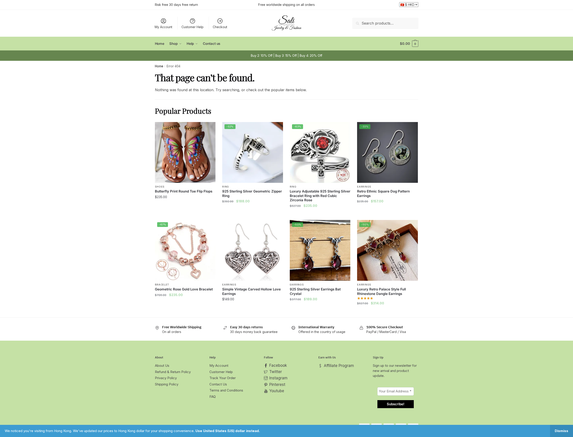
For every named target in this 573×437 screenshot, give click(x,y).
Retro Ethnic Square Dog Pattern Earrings (383, 193)
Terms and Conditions (226, 390)
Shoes (160, 186)
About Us (162, 365)
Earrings (364, 186)
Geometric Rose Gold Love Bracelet (184, 289)
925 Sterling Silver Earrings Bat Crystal (315, 291)
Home (159, 66)
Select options (185, 215)
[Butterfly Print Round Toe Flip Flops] (185, 152)
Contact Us (218, 384)
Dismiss (561, 431)
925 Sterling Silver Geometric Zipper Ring (252, 193)
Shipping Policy (166, 384)
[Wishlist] (208, 128)
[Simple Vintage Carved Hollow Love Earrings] (252, 250)
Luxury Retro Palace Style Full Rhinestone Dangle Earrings (381, 291)
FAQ (212, 396)
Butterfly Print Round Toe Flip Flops (183, 191)
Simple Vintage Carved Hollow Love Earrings (251, 291)
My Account (163, 27)
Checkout (220, 27)
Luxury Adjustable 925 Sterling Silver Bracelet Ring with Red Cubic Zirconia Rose (320, 195)
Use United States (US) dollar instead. (227, 431)
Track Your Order (222, 378)
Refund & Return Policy (173, 372)
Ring (225, 186)
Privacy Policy (166, 378)
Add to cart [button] (252, 215)
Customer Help (192, 27)
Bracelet (162, 284)
